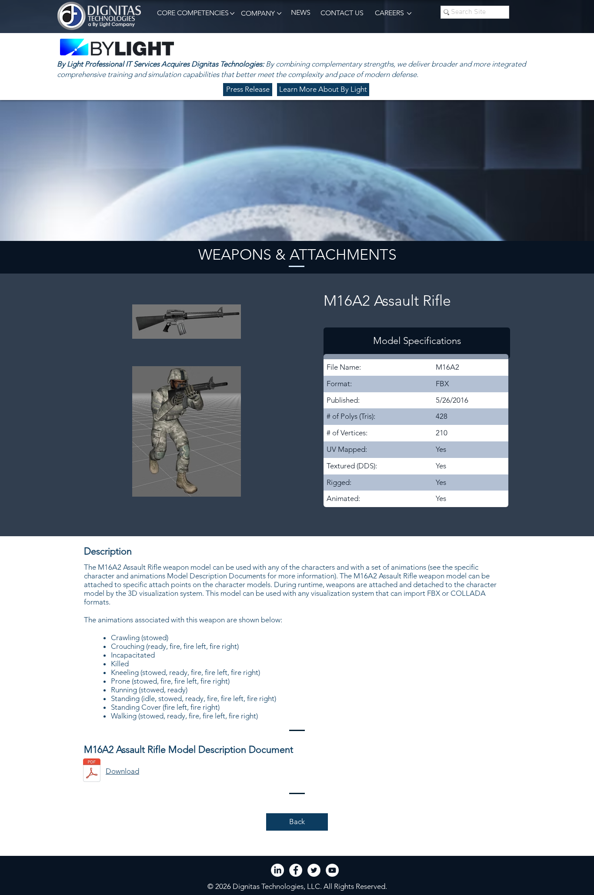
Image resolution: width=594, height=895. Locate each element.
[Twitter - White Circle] (313, 870)
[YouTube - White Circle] (332, 870)
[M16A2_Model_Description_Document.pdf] (92, 771)
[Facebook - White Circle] (295, 870)
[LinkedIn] (277, 870)
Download (122, 771)
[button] (191, 13)
